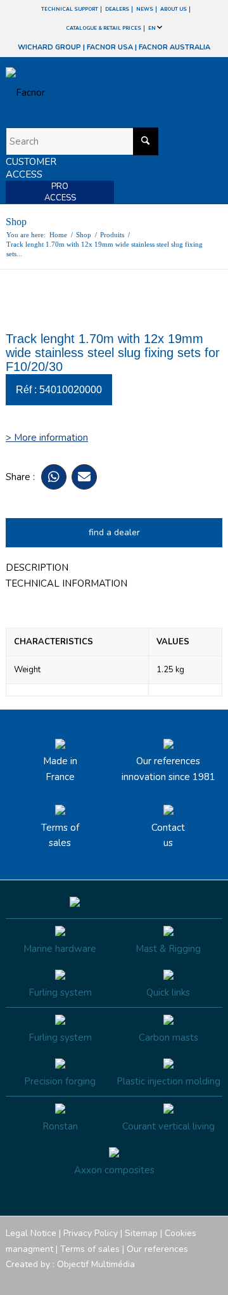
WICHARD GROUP (49, 47)
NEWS (144, 9)
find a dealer (114, 532)
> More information (47, 437)
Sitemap (141, 1233)
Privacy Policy (90, 1233)
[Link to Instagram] (155, 1279)
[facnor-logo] (81, 92)
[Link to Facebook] (136, 1279)
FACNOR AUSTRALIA (174, 47)
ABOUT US (173, 9)
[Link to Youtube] (174, 1279)
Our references (157, 1249)
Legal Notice (31, 1233)
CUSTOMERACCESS (31, 168)
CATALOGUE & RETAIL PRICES (103, 28)
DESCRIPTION (37, 567)
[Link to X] (193, 1279)
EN (152, 28)
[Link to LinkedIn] (212, 1279)
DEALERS (117, 9)
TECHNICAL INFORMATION (66, 583)
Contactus (168, 835)
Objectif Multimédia (96, 1264)
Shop (16, 221)
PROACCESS (60, 192)
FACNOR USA (110, 47)
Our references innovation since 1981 (168, 769)
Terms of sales (60, 835)
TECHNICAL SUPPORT (69, 9)
